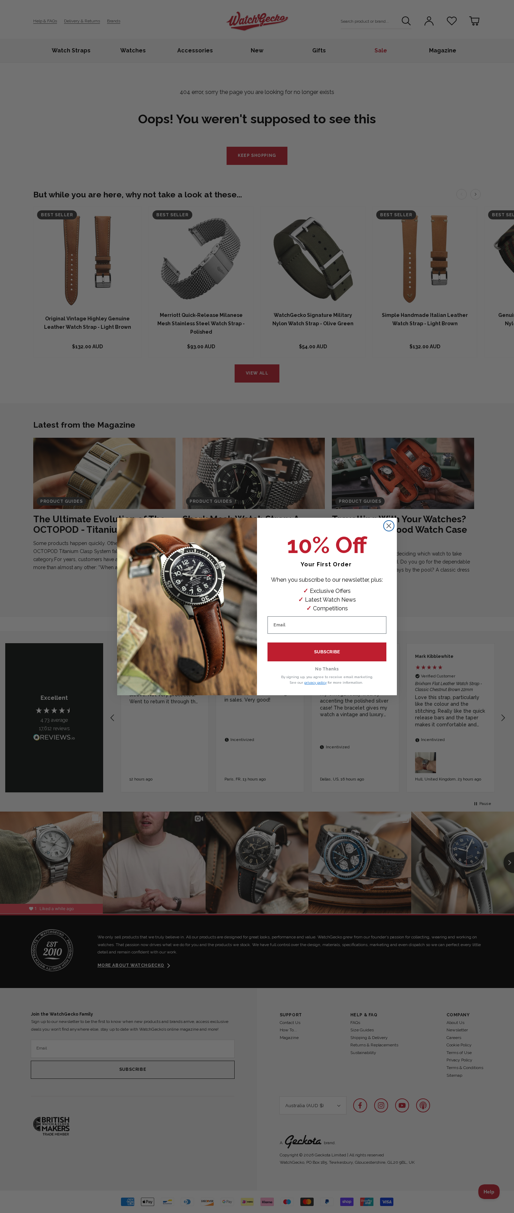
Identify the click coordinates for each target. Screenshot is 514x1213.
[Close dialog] (389, 526)
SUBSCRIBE (327, 651)
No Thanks (327, 669)
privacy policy (315, 682)
